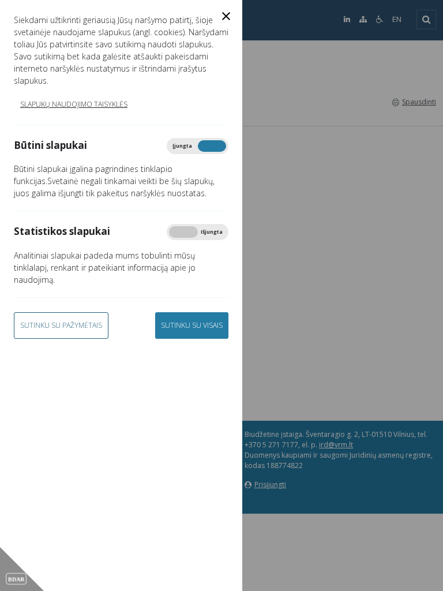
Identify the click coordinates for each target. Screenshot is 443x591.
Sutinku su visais (192, 325)
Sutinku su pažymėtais (61, 325)
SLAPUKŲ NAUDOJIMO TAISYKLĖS (73, 104)
